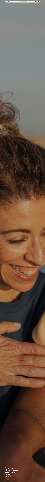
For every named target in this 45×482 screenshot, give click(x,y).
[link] (18, 1)
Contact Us (37, 1)
